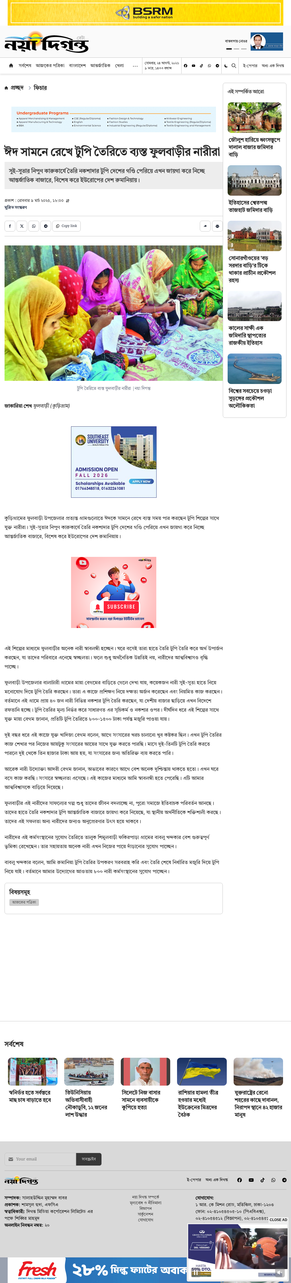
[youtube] (194, 66)
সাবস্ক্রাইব (89, 1199)
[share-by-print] (217, 226)
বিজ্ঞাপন (146, 1248)
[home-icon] (11, 65)
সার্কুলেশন (145, 1253)
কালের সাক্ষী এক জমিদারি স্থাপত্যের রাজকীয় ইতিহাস (247, 335)
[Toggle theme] (226, 65)
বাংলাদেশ (77, 65)
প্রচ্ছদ (17, 87)
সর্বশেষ (25, 65)
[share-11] (205, 226)
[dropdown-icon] (135, 66)
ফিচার (40, 87)
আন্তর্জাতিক (100, 65)
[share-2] (21, 226)
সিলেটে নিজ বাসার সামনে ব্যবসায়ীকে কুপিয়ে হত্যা (141, 1139)
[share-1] (10, 226)
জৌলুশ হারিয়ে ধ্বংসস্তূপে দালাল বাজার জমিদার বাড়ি (254, 147)
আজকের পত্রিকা (50, 65)
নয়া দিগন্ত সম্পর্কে (145, 1236)
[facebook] (186, 66)
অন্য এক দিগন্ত (273, 65)
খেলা (119, 65)
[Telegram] (217, 66)
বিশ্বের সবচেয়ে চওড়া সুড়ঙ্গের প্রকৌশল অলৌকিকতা (250, 398)
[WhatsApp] (209, 66)
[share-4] (45, 226)
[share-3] (33, 226)
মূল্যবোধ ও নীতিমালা (145, 1242)
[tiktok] (201, 66)
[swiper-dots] (229, 48)
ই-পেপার (250, 65)
